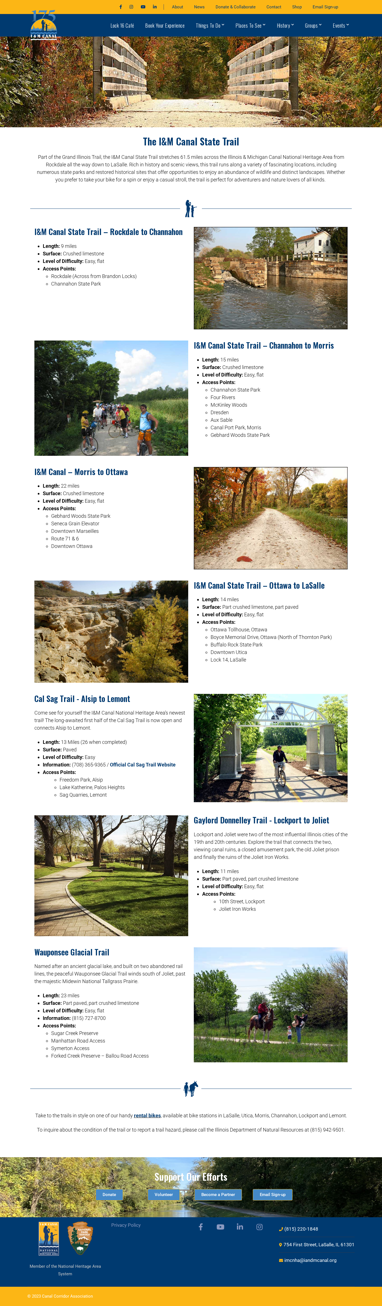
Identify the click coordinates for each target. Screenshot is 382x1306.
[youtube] (220, 1227)
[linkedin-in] (240, 1227)
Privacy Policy (126, 1225)
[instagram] (259, 1227)
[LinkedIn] (155, 7)
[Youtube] (143, 7)
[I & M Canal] (44, 25)
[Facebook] (120, 7)
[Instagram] (131, 7)
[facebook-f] (200, 1227)
